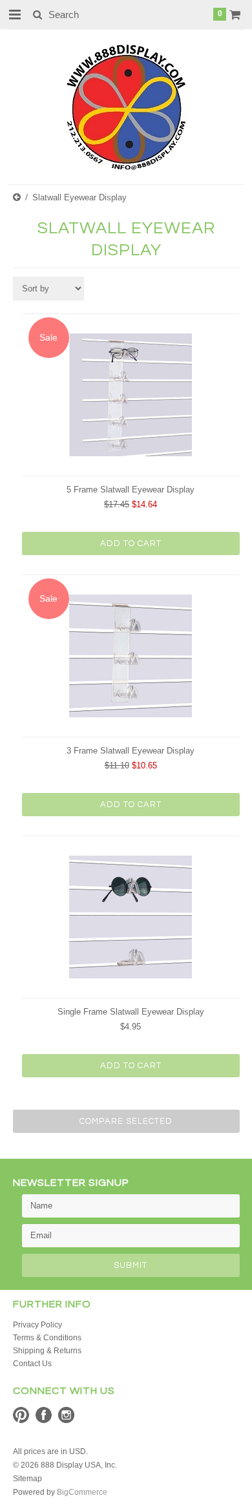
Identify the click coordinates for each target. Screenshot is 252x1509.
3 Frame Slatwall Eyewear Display (130, 750)
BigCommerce (82, 1492)
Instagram (66, 1415)
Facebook (44, 1415)
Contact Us (32, 1363)
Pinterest (21, 1415)
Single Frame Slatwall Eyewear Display (131, 1012)
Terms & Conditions (47, 1337)
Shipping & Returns (47, 1350)
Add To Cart (131, 543)
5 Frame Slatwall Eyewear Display (130, 489)
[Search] (37, 14)
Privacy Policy (37, 1324)
